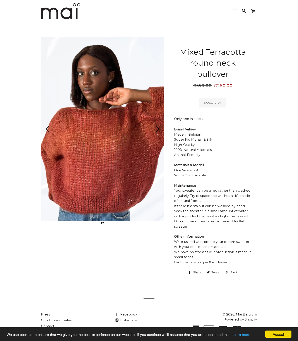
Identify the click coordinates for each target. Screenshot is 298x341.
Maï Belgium (246, 314)
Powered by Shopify (240, 319)
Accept (278, 334)
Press (45, 314)
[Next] (158, 129)
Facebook (128, 314)
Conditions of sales (56, 320)
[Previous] (47, 129)
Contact (47, 326)
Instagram (128, 320)
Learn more (241, 334)
